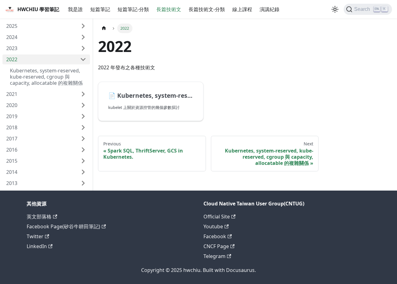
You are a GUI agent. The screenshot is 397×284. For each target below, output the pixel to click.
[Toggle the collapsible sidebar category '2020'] (83, 105)
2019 (11, 116)
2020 (11, 105)
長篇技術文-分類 (207, 9)
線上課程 (242, 9)
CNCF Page (216, 246)
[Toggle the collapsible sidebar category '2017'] (83, 139)
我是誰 (75, 9)
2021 (11, 94)
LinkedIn (37, 246)
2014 (11, 172)
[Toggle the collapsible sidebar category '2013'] (83, 183)
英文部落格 (39, 216)
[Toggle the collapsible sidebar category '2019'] (83, 116)
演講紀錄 (269, 9)
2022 (11, 59)
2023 (11, 48)
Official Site (216, 216)
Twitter (35, 236)
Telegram (214, 256)
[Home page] (104, 28)
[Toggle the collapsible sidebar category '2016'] (83, 150)
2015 (11, 160)
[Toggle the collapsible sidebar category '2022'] (83, 59)
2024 (11, 37)
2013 (11, 183)
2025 (11, 26)
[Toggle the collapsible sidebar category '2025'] (83, 26)
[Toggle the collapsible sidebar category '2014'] (83, 172)
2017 (11, 138)
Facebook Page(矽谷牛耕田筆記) (63, 226)
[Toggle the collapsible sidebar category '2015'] (83, 161)
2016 (11, 149)
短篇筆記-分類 (133, 9)
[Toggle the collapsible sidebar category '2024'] (83, 37)
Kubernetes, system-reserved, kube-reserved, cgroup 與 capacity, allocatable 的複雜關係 (46, 76)
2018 (11, 127)
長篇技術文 (168, 9)
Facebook (214, 236)
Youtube (213, 226)
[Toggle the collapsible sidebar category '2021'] (83, 94)
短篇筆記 (100, 9)
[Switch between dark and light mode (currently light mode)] (335, 9)
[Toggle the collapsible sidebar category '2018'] (83, 127)
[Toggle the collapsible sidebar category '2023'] (83, 48)
